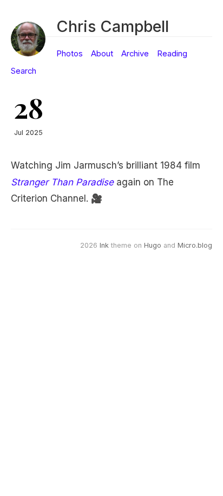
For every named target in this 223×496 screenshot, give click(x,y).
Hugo (152, 245)
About (102, 54)
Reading (172, 54)
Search (23, 71)
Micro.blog (195, 245)
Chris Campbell (112, 26)
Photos (69, 54)
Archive (135, 54)
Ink (104, 245)
